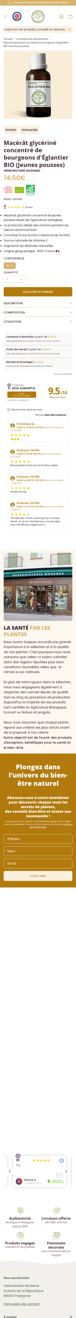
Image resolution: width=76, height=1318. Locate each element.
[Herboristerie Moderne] (38, 17)
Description (38, 303)
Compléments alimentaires (32, 38)
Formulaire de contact (22, 1304)
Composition (38, 312)
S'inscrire (38, 876)
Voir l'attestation (21, 394)
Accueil (8, 38)
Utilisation (38, 321)
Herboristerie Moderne (22, 171)
